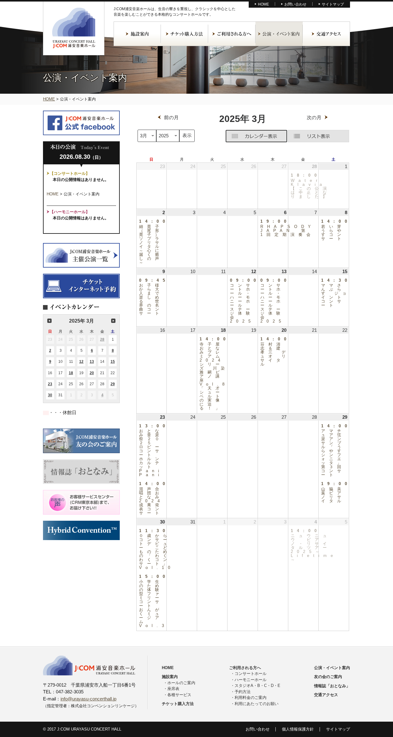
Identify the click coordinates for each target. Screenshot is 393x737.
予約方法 (243, 691)
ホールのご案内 (181, 682)
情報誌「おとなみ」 (332, 686)
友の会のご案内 (328, 676)
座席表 (173, 688)
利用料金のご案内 (251, 697)
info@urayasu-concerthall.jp (88, 698)
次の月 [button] (113, 321)
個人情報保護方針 (298, 729)
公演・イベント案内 (279, 34)
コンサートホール (251, 673)
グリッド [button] (256, 136)
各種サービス (179, 694)
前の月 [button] (49, 321)
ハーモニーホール (251, 679)
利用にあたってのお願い (256, 703)
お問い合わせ (295, 4)
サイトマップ (333, 4)
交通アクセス (326, 34)
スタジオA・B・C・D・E (257, 685)
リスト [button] (318, 136)
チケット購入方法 (184, 34)
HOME (263, 4)
